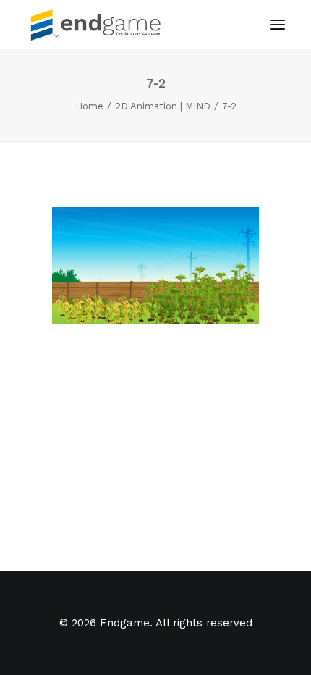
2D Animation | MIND (162, 106)
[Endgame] (104, 25)
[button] (277, 24)
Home (89, 106)
